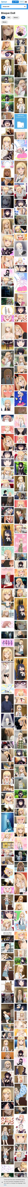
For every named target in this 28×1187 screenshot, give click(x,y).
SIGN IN (22, 1)
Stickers (16, 17)
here (5, 1185)
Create (16, 1)
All (3, 17)
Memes (4, 22)
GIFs (9, 17)
